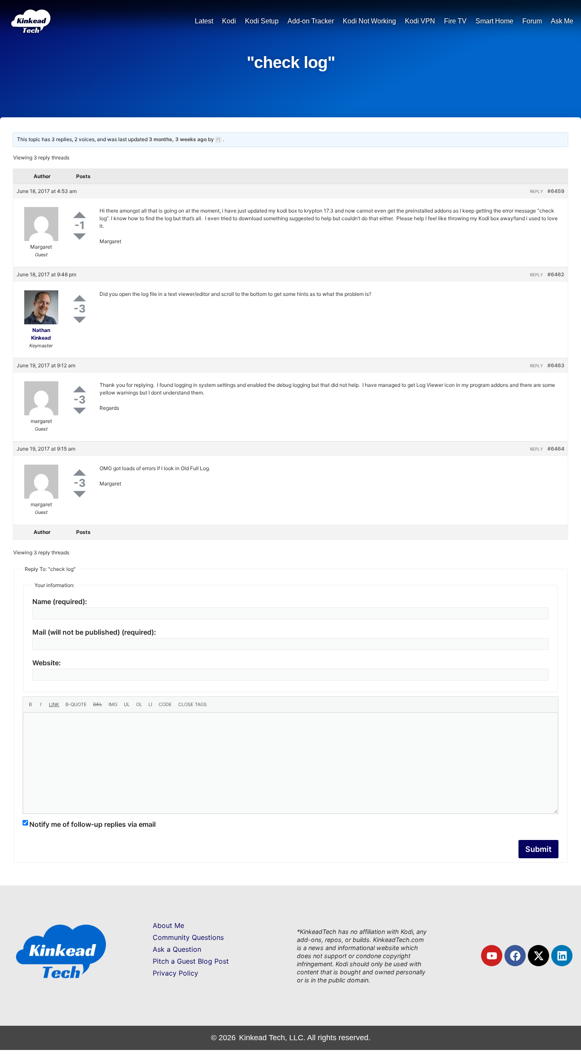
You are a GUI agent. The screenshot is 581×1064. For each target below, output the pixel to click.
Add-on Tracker (311, 21)
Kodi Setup (262, 21)
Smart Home (494, 21)
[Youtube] (491, 955)
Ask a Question (177, 949)
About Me (168, 925)
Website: (46, 662)
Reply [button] (536, 191)
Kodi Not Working (369, 21)
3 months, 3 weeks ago (178, 139)
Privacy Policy (175, 973)
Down (79, 236)
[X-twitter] (538, 955)
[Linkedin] (561, 955)
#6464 (555, 448)
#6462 (555, 274)
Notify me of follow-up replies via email (92, 824)
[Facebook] (515, 955)
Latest (204, 21)
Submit (538, 849)
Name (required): (59, 601)
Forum (532, 21)
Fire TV (455, 21)
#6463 (555, 365)
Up (79, 215)
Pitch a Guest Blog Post (191, 961)
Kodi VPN (420, 21)
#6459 (555, 191)
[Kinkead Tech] (30, 30)
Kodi (229, 21)
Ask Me (562, 21)
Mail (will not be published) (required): (94, 632)
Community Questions (188, 937)
